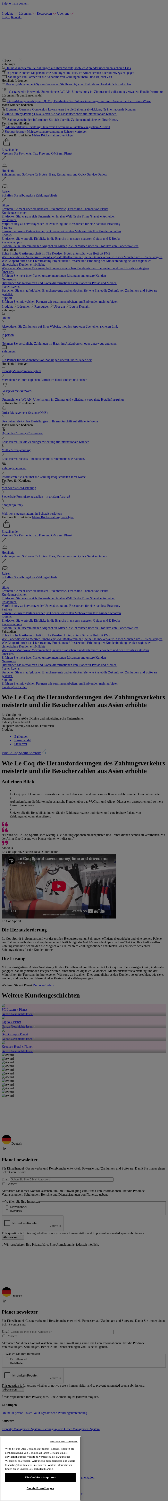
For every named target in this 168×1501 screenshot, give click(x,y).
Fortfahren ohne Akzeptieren (64, 1441)
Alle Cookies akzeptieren (40, 1477)
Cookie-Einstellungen (40, 1488)
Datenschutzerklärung (40, 1468)
